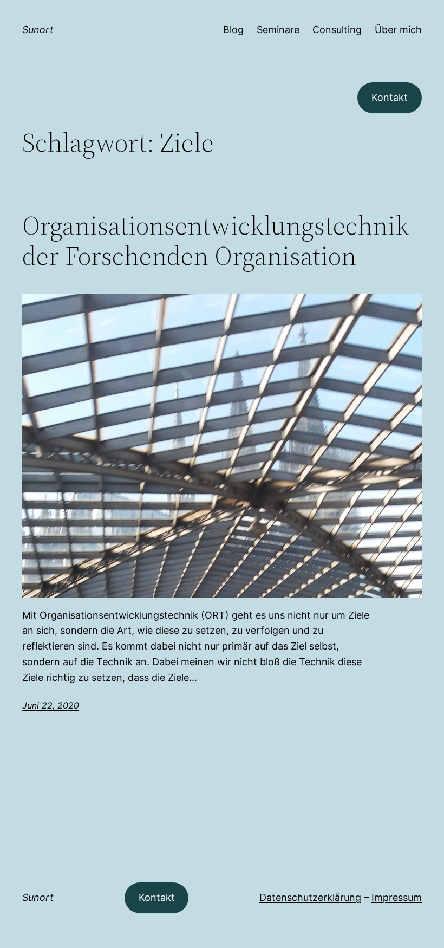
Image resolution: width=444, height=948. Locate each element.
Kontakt (389, 97)
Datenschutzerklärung (310, 897)
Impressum (396, 897)
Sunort (38, 29)
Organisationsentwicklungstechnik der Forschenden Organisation (215, 240)
